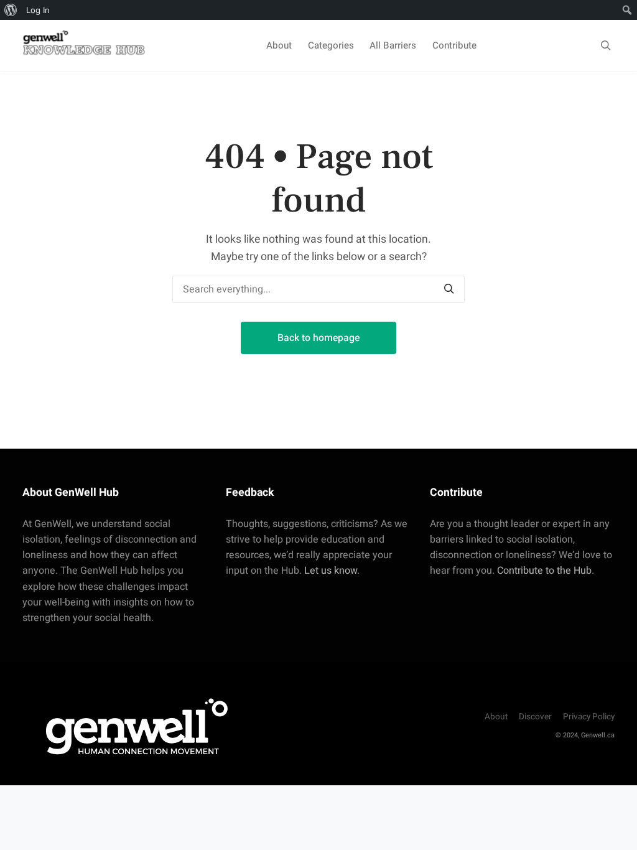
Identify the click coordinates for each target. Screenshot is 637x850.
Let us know (330, 570)
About (279, 45)
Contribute (454, 45)
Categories (331, 45)
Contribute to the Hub (544, 570)
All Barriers (393, 45)
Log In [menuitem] (38, 10)
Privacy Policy (589, 717)
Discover (535, 717)
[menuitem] (11, 10)
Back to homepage (318, 337)
